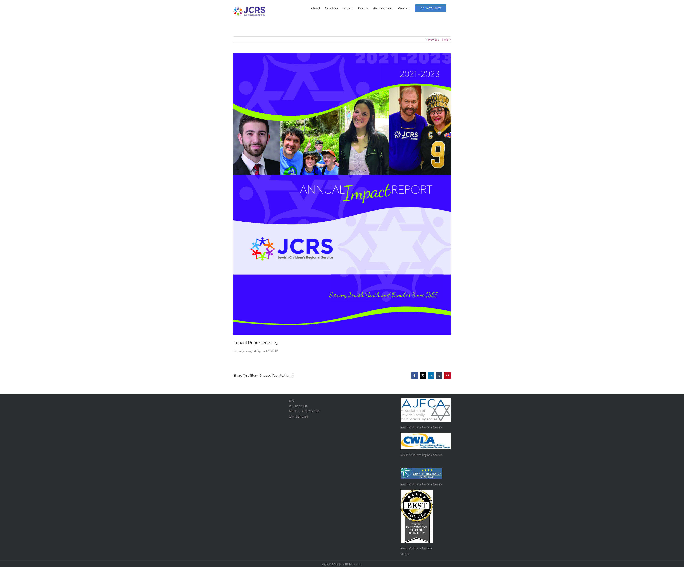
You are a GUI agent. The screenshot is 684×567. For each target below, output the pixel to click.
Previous (433, 39)
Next (445, 39)
